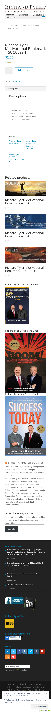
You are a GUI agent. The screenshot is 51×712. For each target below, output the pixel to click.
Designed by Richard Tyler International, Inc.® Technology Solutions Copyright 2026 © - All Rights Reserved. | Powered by (25, 687)
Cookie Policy (8, 702)
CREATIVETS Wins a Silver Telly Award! (20, 585)
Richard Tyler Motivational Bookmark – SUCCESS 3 (31, 145)
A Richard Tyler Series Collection (15, 142)
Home (7, 25)
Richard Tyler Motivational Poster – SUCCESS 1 (16, 158)
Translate (23, 670)
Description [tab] (13, 88)
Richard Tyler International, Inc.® (25, 462)
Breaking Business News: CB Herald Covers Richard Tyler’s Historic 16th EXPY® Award (25, 564)
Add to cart (24, 70)
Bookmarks (15, 25)
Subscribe (11, 529)
